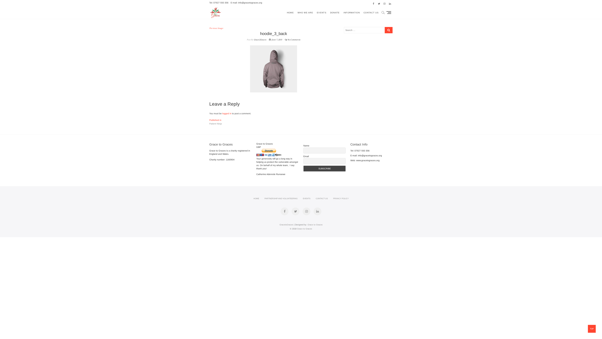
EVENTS (321, 12)
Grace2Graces (259, 40)
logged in (226, 113)
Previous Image (216, 28)
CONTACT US (371, 12)
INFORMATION (351, 12)
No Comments (293, 40)
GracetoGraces (286, 224)
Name (306, 145)
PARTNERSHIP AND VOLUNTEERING (281, 198)
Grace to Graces (315, 224)
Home (290, 12)
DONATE (335, 12)
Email (306, 156)
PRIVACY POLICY (341, 198)
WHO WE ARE (305, 12)
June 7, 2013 (276, 40)
